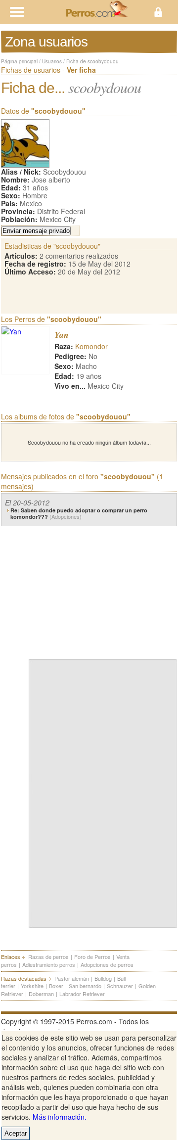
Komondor (91, 346)
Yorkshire (32, 986)
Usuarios (52, 61)
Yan (61, 334)
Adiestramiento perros (48, 964)
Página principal (19, 61)
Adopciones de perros (107, 964)
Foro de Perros (92, 956)
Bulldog (103, 978)
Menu (44, 12)
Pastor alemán (71, 978)
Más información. (60, 1117)
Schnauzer (120, 986)
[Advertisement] (103, 590)
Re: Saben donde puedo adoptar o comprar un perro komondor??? (78, 513)
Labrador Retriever (82, 994)
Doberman (41, 994)
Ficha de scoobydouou (92, 61)
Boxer (56, 986)
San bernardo (85, 986)
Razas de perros (48, 956)
